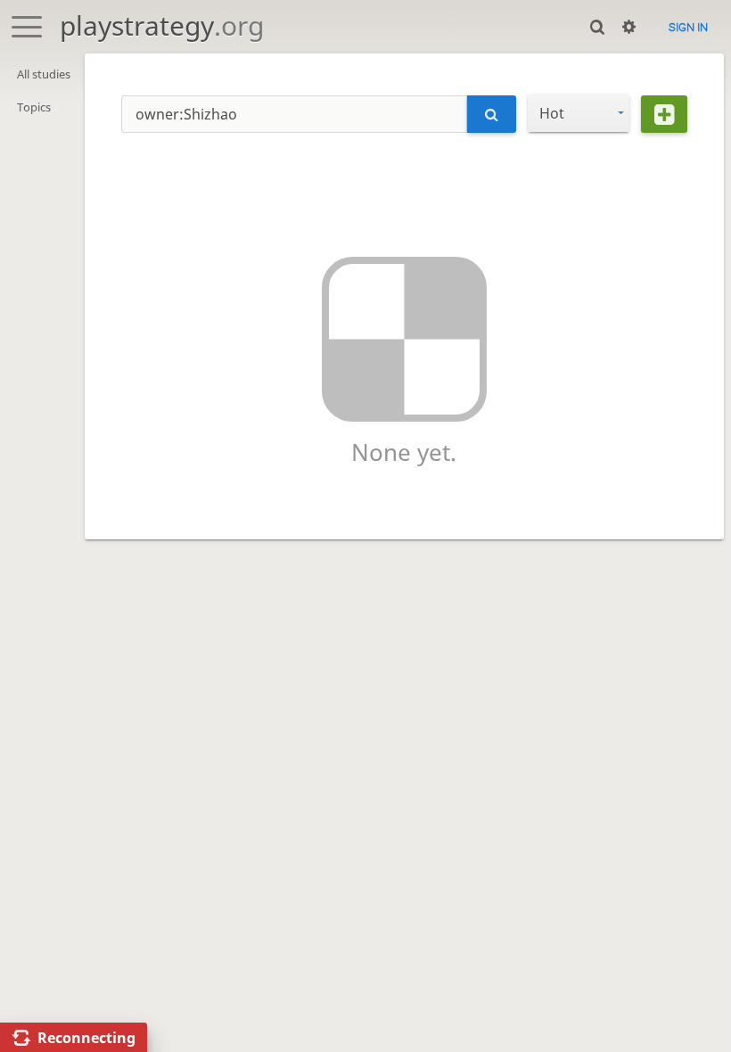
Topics (34, 107)
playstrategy (162, 25)
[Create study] (664, 114)
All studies (43, 74)
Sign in (688, 27)
